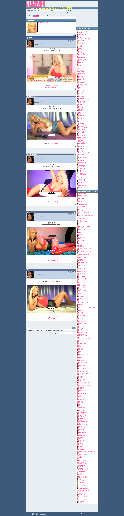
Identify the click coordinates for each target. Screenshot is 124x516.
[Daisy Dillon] (77, 73)
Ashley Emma (82, 45)
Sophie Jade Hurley (83, 470)
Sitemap (44, 514)
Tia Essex (80, 176)
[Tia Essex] (77, 176)
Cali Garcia (81, 253)
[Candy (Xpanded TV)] (77, 254)
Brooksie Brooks (82, 61)
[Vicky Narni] (77, 184)
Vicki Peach (81, 182)
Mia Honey (81, 404)
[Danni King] (77, 282)
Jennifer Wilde (82, 106)
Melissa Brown (82, 399)
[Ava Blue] (77, 223)
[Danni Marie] (77, 284)
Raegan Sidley (82, 428)
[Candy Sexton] (77, 257)
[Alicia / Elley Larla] (77, 203)
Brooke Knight (82, 59)
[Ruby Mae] (77, 160)
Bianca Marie (81, 237)
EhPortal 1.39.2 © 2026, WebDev (36, 513)
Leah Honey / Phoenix (84, 373)
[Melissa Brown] (77, 399)
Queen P (80, 156)
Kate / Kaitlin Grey (83, 356)
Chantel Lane (81, 268)
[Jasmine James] (77, 340)
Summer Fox (81, 167)
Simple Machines (40, 514)
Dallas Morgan (82, 75)
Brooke (80, 245)
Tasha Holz (81, 481)
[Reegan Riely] (77, 435)
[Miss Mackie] (77, 407)
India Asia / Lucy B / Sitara (85, 100)
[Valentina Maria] (77, 181)
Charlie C (80, 64)
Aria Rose (80, 42)
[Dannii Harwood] (77, 287)
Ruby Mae (81, 160)
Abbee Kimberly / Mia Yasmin (86, 31)
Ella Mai (80, 300)
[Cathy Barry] (77, 265)
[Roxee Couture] (77, 445)
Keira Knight (81, 360)
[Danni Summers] (77, 285)
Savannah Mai (82, 460)
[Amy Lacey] (77, 37)
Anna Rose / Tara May (84, 39)
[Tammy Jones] (77, 168)
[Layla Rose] (77, 118)
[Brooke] (77, 245)
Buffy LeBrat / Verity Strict (85, 251)
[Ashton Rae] (77, 48)
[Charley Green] (77, 270)
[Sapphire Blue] (77, 456)
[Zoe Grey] (77, 189)
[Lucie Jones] (77, 126)
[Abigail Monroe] (77, 193)
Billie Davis (81, 239)
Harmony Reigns (82, 323)
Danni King (81, 282)
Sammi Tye (81, 453)
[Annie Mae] (77, 40)
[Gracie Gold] (77, 315)
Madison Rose (82, 398)
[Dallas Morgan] (77, 75)
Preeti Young (81, 151)
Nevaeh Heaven (82, 415)
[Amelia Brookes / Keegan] (77, 214)
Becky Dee (81, 231)
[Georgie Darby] (77, 92)
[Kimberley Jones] (77, 365)
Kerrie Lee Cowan (83, 362)
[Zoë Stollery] (77, 501)
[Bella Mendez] (77, 54)
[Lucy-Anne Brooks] (77, 393)
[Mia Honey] (77, 404)
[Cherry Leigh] (77, 65)
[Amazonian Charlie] (77, 204)
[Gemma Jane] (77, 312)
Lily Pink (80, 381)
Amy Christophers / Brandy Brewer (85, 216)
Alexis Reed (31, 20)
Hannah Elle (81, 318)
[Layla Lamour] (77, 117)
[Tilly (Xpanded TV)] (77, 178)
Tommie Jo (81, 493)
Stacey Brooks (82, 473)
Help (82, 513)
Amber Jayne (81, 208)
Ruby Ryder (81, 448)
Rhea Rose (81, 437)
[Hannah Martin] (77, 320)
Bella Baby (81, 53)
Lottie (79, 384)
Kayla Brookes (82, 359)
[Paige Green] (77, 420)
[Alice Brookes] (77, 200)
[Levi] (77, 121)
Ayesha (80, 225)
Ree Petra (81, 434)
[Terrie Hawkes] (77, 485)
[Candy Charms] (77, 256)
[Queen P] (77, 156)
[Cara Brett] (77, 259)
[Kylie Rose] (77, 115)
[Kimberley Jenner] (77, 114)
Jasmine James (82, 340)
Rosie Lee (80, 443)
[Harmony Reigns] (77, 323)
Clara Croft (81, 71)
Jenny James (81, 345)
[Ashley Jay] (77, 218)
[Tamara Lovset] (77, 479)
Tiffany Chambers (83, 488)
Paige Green (81, 420)
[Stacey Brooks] (77, 473)
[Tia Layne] (77, 487)
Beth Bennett (81, 56)
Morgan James (82, 412)
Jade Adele (81, 334)
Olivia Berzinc (82, 150)
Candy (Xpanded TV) (83, 254)
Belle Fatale (81, 234)
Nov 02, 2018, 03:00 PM (32, 96)
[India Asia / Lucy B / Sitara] (77, 100)
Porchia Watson (82, 424)
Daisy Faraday (82, 278)
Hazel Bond (81, 96)
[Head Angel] (77, 326)
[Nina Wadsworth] (77, 418)
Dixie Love (81, 293)
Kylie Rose (81, 115)
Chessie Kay (81, 275)
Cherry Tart (81, 67)
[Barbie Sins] (77, 228)
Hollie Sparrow (82, 328)
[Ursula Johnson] (77, 496)
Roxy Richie (81, 446)
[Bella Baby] (77, 53)
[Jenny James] (77, 345)
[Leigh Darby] (77, 374)
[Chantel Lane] (77, 268)
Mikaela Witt (81, 146)
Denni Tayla (81, 81)
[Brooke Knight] (77, 59)
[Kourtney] (77, 367)
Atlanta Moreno (82, 221)
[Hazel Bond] (77, 96)
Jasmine (80, 337)
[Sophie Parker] (77, 471)
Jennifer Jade (81, 104)
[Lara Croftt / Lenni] (77, 371)
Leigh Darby (81, 374)
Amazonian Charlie (83, 204)
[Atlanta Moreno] (77, 221)
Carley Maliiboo (82, 262)
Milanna (80, 406)
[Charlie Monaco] (77, 271)
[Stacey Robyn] (77, 474)
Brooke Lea (81, 246)
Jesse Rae (80, 109)
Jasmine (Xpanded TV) (84, 339)
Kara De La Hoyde (83, 354)
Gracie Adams (82, 314)
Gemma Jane (81, 312)
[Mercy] (77, 401)
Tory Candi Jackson (83, 495)
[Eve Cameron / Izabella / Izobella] (77, 307)
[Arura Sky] (77, 43)
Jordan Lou (81, 348)
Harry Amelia (81, 325)
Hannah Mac (81, 95)
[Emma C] (77, 87)
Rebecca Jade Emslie (83, 431)
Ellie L (79, 301)
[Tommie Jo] (77, 493)
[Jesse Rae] (77, 109)
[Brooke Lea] (77, 246)
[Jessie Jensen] (77, 346)
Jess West (80, 107)
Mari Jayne (81, 132)
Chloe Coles (81, 276)
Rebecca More (82, 432)
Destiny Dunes (82, 292)
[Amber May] (77, 211)
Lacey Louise (81, 370)
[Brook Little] (77, 243)
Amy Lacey (81, 37)
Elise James (81, 82)
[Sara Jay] (77, 457)
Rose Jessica (81, 440)
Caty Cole (80, 62)
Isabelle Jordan (82, 331)
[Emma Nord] (77, 89)
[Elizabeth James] (77, 298)
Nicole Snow (81, 148)
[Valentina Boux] (77, 179)
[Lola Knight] (77, 124)
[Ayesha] (77, 225)
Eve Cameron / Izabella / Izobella (87, 307)
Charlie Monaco (82, 271)
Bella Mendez (82, 54)
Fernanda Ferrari (82, 309)
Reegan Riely (81, 435)
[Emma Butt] (77, 304)
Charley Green (82, 270)
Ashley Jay (81, 218)
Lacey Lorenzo (82, 368)
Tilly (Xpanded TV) (83, 178)
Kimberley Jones (82, 365)
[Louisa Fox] (77, 387)
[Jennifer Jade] (77, 104)
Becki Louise (81, 229)
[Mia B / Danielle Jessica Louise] (77, 403)
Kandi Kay (81, 353)
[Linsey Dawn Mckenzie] (77, 382)
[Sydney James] (77, 477)
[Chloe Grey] (77, 68)
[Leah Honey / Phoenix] (77, 373)
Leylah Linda (81, 379)
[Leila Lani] (77, 120)
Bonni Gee (81, 240)
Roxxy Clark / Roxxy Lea (84, 159)
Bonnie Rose (81, 242)
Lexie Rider (81, 378)
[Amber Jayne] (77, 208)
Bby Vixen (81, 50)
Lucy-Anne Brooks (83, 393)
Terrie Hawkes (82, 485)
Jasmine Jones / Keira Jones (85, 342)
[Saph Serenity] (77, 162)
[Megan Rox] (77, 140)
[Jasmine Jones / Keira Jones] (77, 342)
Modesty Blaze (82, 410)
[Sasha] (77, 459)
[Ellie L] (77, 301)
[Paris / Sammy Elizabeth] (77, 421)
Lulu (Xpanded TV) (83, 128)
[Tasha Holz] (77, 481)
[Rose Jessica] (77, 440)
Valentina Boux (82, 179)
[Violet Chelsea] (77, 185)
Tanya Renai (81, 170)
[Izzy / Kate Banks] (77, 332)
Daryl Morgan (82, 289)
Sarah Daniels (82, 164)
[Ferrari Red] (77, 90)
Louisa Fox (81, 387)
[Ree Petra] (77, 434)
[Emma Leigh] (77, 306)
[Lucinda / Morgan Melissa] (77, 392)
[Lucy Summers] (77, 395)
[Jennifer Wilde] (77, 106)
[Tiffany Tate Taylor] (77, 492)
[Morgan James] (77, 412)
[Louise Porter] (77, 390)
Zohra (80, 502)
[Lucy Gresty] (77, 129)
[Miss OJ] (77, 409)
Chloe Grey (81, 68)
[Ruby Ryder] (77, 448)
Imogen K (81, 329)
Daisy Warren (82, 279)
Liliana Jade (81, 123)
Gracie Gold (81, 315)
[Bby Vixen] (77, 50)
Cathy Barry (81, 265)
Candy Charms (82, 256)
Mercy (80, 401)
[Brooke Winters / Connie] (77, 248)
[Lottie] (77, 384)
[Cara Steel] (77, 260)
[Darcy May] (77, 78)
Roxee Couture (82, 445)
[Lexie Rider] (77, 378)
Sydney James (82, 477)
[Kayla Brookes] (77, 359)
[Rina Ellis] (77, 438)
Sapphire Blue (82, 456)
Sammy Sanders (82, 454)
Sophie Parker (82, 471)
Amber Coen (81, 206)
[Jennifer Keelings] (77, 343)
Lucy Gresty (81, 129)
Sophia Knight (82, 467)
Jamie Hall (81, 103)
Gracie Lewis (81, 317)
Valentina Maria (82, 181)
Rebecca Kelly (82, 157)
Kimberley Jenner (83, 114)
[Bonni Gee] (77, 240)
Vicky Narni (81, 184)
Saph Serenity (82, 162)
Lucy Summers (82, 395)
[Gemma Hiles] (77, 310)
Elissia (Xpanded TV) (83, 84)
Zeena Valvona (82, 187)
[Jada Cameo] (77, 101)
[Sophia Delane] (77, 465)
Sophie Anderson (83, 468)
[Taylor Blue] (77, 482)
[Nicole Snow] (77, 148)
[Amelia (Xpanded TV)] (77, 212)
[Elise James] (77, 82)
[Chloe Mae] (77, 70)
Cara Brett (81, 259)
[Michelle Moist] (77, 145)
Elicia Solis (81, 296)
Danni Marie (81, 284)
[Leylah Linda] (77, 379)
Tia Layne (80, 487)
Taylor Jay (80, 484)
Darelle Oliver (82, 79)
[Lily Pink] (77, 381)
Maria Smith (81, 134)
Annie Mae (81, 40)
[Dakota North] (77, 281)
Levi (79, 121)
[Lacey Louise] (77, 370)
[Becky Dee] (77, 231)
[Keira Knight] (77, 360)
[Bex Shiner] (77, 236)
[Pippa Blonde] (77, 423)
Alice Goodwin (82, 34)
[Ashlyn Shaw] (77, 46)
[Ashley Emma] (77, 45)
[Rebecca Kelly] (77, 157)
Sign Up (71, 10)
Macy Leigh (81, 131)
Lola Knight (81, 124)
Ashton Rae (81, 48)
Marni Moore (81, 135)
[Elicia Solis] (77, 296)
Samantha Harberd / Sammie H (86, 451)
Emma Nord (81, 89)
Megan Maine (82, 139)
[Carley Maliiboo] (77, 262)
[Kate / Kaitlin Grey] (77, 356)
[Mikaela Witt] (77, 146)
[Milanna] (77, 406)
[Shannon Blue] (77, 463)
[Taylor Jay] (77, 484)
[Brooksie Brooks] (77, 61)
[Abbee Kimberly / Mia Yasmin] (77, 31)
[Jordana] (77, 349)
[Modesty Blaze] (77, 410)
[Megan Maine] (77, 139)
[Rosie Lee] (77, 443)
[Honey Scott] (77, 98)
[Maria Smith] (77, 134)
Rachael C (81, 426)
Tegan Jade (81, 173)
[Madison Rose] (77, 398)
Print (28, 35)
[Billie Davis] (77, 239)
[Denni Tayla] (77, 81)
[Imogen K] (77, 329)
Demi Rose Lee (82, 290)
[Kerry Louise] (77, 364)
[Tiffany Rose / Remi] (77, 490)
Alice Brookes (82, 200)
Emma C (80, 87)
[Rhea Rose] (77, 437)
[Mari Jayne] (77, 132)
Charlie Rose (81, 273)
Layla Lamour (82, 117)
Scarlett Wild (81, 462)
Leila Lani (80, 120)
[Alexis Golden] (77, 197)
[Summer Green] (77, 476)
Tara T (80, 171)
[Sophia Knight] (77, 467)
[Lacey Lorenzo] (77, 368)
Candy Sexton (82, 257)
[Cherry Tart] (77, 67)
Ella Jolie (80, 85)
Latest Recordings (43, 22)
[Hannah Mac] (77, 95)
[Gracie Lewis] (77, 317)
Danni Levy (81, 76)
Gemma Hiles (82, 310)
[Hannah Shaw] (77, 321)
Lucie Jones (81, 126)
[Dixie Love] (77, 293)
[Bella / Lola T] (77, 232)
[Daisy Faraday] (77, 278)
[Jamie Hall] (77, 103)
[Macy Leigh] (77, 131)
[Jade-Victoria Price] (77, 335)
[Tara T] (77, 171)
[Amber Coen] (77, 206)
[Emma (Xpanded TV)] (77, 303)
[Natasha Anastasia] (77, 414)
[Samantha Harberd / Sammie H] (77, 451)
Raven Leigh (81, 429)
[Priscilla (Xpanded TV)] (77, 153)
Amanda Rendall (82, 36)
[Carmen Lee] (77, 264)
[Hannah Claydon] (77, 93)
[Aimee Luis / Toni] (77, 195)
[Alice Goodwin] (77, 34)
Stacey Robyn (82, 474)
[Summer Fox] (77, 167)
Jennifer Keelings (82, 343)
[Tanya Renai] (77, 170)
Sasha (80, 459)
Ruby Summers (82, 449)
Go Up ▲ (92, 513)
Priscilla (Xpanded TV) (84, 153)
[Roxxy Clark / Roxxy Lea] (77, 159)
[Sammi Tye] (77, 453)
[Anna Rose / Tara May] (77, 39)
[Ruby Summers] (77, 449)
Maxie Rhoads (82, 137)
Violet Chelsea (82, 185)
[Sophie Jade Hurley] (77, 470)
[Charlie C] (77, 64)
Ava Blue (80, 223)
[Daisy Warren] (77, 279)
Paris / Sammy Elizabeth (84, 421)
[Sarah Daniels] (77, 164)
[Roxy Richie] (77, 446)
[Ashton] (77, 220)
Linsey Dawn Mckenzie (84, 382)
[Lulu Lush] (77, 396)
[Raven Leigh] (77, 429)
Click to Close (51, 77)
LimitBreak (37, 43)
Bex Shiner (81, 236)
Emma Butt (81, 304)
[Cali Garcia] (77, 253)
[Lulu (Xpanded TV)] (77, 128)
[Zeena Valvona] (77, 187)
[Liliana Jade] (77, 123)
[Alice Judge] (77, 201)
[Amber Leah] (77, 209)
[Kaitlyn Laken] (77, 351)
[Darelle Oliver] (77, 79)
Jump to (56, 333)
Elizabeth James (82, 298)
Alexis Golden (82, 197)
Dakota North (82, 281)
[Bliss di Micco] (77, 57)
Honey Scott (81, 98)
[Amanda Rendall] (77, 36)
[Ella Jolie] (77, 85)
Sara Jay (80, 457)
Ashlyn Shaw (81, 46)
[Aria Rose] (77, 42)
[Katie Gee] (77, 357)
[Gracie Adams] (77, 314)
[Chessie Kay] (77, 275)
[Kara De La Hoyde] (77, 354)
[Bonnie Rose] (77, 242)
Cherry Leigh (81, 65)
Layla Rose (81, 118)
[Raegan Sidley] (77, 428)
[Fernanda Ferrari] (77, 309)
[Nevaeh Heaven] (77, 415)
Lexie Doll (80, 376)
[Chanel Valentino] (77, 267)
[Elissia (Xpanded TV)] (77, 84)
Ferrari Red (81, 90)
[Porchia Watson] (77, 424)
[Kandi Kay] (77, 353)
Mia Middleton (82, 143)
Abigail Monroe (82, 193)
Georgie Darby (82, 92)
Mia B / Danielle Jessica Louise (86, 403)
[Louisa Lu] (77, 388)
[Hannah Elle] (77, 318)
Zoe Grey (80, 189)
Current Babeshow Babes (83, 28)
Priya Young (81, 154)
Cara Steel (81, 260)
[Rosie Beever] (77, 442)
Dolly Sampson (82, 295)
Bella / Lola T (81, 232)
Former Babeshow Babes (83, 191)
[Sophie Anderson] (77, 468)
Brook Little (81, 243)
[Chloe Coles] (77, 276)
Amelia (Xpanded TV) (83, 212)
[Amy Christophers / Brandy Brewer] (77, 215)
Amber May (81, 211)
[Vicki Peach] (77, 182)
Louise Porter (82, 390)
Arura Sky (81, 43)
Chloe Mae (81, 70)
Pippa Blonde (81, 423)
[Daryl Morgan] (77, 289)
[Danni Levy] (77, 76)
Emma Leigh (81, 306)
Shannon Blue (82, 463)
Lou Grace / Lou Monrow (85, 385)
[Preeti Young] (77, 151)
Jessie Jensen (81, 346)
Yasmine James (82, 499)
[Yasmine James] (77, 499)
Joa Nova (80, 110)
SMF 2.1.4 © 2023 (33, 514)
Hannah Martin (82, 320)
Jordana (80, 349)
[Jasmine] (77, 337)
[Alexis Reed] (77, 198)
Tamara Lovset (82, 479)
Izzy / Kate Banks (82, 332)
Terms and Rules (87, 513)
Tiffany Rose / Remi (83, 490)
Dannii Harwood (82, 287)
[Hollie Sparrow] (77, 328)
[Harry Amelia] (77, 325)
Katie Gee (80, 357)
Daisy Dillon (81, 73)
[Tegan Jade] (77, 173)
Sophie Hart (81, 165)
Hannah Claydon (82, 93)
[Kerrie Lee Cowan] (77, 362)
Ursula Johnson (82, 496)
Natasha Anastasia (83, 414)
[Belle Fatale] (77, 234)
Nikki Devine (81, 417)
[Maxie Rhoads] (77, 137)
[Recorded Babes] (68, 42)
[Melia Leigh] (77, 142)
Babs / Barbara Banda (84, 226)
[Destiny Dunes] (77, 292)
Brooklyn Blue (82, 250)
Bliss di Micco (82, 57)
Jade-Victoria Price (83, 335)
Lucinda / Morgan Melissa (85, 392)
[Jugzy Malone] (77, 112)
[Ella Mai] (77, 300)
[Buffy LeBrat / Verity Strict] (77, 251)
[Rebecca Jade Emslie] (77, 431)
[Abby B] (77, 32)
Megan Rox (81, 140)
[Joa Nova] (77, 110)
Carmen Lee (81, 264)
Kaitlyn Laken (81, 351)
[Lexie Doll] (77, 376)
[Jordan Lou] (77, 348)
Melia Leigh (81, 142)
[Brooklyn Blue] (77, 250)
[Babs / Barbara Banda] (77, 226)
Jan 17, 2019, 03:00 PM (32, 269)
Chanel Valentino (82, 267)
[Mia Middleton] (77, 143)
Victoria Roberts (82, 498)
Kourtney (80, 367)
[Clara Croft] (77, 71)
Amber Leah (81, 209)
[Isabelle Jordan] (77, 331)
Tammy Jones (81, 168)
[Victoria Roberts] (77, 498)
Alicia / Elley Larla (82, 203)
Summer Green (82, 476)
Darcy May (81, 78)
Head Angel (81, 326)
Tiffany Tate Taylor (83, 492)
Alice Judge (81, 201)
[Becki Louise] (77, 229)
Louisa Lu (80, 388)
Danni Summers (82, 285)
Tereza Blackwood (83, 174)
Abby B (80, 32)
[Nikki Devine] (77, 417)
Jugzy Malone (82, 112)
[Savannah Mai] (77, 460)
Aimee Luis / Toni (82, 195)
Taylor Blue (81, 482)
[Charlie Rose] (77, 273)
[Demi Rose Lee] (77, 290)
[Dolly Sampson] (77, 295)
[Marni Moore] (77, 135)
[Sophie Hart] (77, 165)
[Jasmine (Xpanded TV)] (77, 339)
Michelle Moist (82, 145)
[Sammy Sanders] (77, 454)
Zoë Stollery (81, 501)
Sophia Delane (82, 465)
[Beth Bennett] (77, 56)
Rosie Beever (81, 442)
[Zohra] (77, 502)
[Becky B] (77, 51)
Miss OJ (80, 409)
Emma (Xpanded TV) (83, 303)
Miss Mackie (81, 407)
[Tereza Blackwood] (77, 174)
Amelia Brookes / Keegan (85, 214)
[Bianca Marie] (77, 237)
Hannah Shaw (82, 321)
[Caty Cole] (77, 62)
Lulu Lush (80, 396)
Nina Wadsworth (82, 418)
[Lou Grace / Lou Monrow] (77, 385)
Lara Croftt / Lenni (83, 371)
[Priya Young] (77, 154)
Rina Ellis (80, 438)
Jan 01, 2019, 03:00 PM (32, 154)
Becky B (80, 51)
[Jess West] (77, 107)
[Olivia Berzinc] (77, 150)
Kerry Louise (81, 364)
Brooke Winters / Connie (85, 248)
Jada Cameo (81, 101)
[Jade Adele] (77, 334)
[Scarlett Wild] (77, 462)
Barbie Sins (81, 228)
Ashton (80, 220)
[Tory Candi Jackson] (77, 495)
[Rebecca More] (77, 432)
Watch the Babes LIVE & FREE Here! (59, 8)
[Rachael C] (77, 426)
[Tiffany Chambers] (77, 488)
